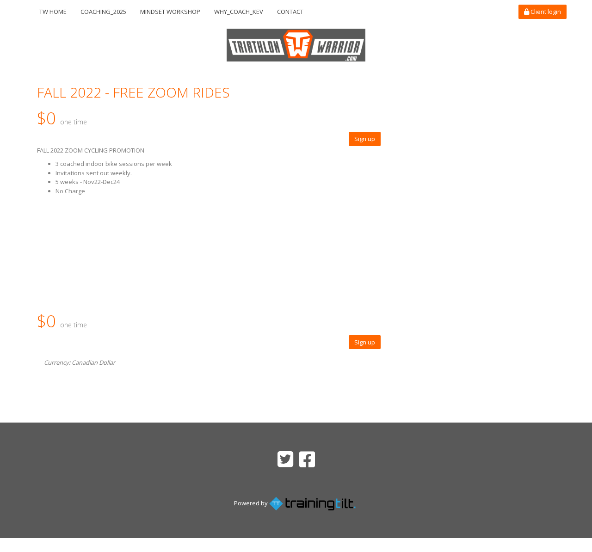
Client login (545, 11)
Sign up (364, 139)
